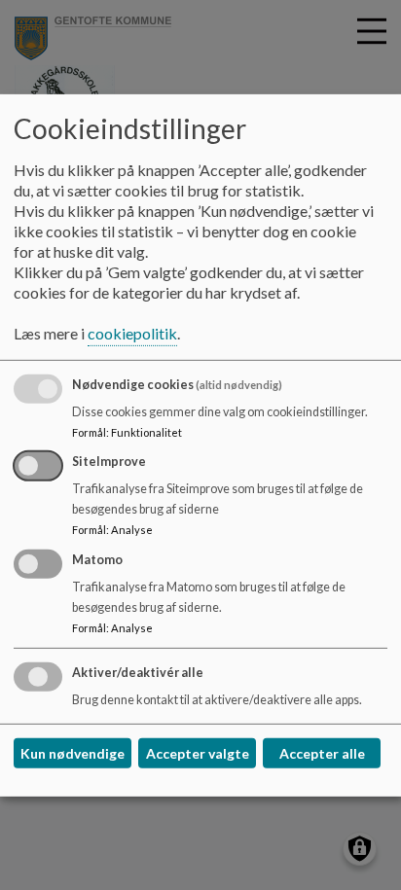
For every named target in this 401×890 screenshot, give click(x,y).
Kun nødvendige (72, 753)
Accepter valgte (197, 753)
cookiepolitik (132, 333)
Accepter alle (322, 753)
